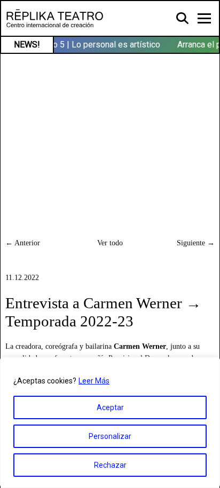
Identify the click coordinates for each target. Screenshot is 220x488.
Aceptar (110, 407)
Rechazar (110, 465)
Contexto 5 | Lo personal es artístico (91, 44)
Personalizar (110, 436)
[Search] (183, 17)
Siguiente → (196, 242)
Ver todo (110, 242)
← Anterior (22, 242)
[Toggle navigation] (204, 18)
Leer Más (93, 381)
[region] (110, 422)
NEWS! (27, 44)
